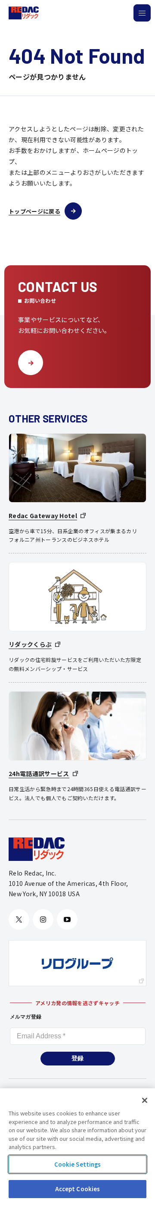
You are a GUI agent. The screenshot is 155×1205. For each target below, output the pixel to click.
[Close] (144, 1100)
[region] (77, 1146)
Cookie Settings (77, 1164)
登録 (77, 1058)
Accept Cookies (77, 1189)
